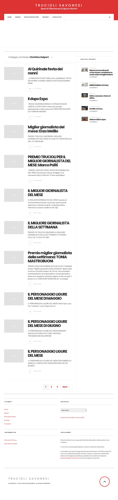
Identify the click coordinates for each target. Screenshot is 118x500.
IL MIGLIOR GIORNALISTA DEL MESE (47, 192)
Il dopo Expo (38, 98)
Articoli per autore (31, 17)
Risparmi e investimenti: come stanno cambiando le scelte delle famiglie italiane (101, 72)
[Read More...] (30, 88)
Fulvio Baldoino (94, 106)
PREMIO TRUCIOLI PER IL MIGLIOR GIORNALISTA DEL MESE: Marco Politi (49, 161)
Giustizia (92, 93)
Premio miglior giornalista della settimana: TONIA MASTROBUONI (50, 257)
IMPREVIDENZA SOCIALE (98, 85)
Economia (92, 68)
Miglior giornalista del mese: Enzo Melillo (46, 129)
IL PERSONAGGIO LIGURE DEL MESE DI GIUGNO (47, 323)
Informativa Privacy (10, 440)
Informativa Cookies (10, 443)
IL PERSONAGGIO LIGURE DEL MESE (47, 353)
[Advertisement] (59, 34)
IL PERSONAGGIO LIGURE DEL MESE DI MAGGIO (47, 296)
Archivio (45, 17)
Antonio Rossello (95, 117)
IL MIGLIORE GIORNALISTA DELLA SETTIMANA (48, 225)
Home (9, 17)
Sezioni (17, 17)
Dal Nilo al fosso (96, 109)
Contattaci (57, 17)
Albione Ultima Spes (97, 120)
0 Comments (93, 77)
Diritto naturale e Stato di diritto (99, 97)
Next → (66, 386)
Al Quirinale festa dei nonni (45, 71)
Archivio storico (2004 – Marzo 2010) (72, 417)
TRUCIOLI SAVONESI (59, 5)
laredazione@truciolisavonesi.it (71, 458)
